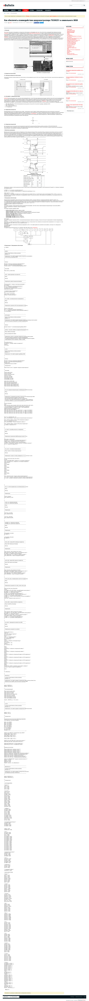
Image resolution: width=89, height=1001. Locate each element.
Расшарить (37, 22)
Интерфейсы (69, 35)
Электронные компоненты (72, 54)
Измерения (69, 51)
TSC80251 (6, 33)
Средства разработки (71, 42)
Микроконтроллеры (71, 31)
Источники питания (71, 30)
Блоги (19, 10)
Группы (32, 10)
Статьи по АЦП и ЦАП (71, 43)
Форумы (6, 10)
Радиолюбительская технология (73, 40)
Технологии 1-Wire (70, 46)
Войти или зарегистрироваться (78, 0)
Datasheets (48, 10)
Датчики (68, 50)
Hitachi (30, 33)
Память (68, 34)
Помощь (72, 996)
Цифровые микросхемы (71, 47)
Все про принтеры (70, 53)
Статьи (25, 10)
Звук (68, 48)
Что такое (68, 97)
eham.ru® (84, 999)
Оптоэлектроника (70, 32)
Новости (13, 10)
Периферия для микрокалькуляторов (74, 38)
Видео (68, 52)
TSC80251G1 (33, 113)
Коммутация (69, 29)
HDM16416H (51, 35)
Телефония (69, 45)
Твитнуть (42, 22)
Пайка (68, 33)
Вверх (85, 996)
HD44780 (38, 33)
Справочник (39, 10)
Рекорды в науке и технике (72, 41)
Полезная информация (71, 39)
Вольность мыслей (71, 44)
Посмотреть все (70, 110)
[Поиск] (84, 5)
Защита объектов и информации (73, 49)
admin (10, 22)
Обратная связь (79, 996)
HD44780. (34, 33)
